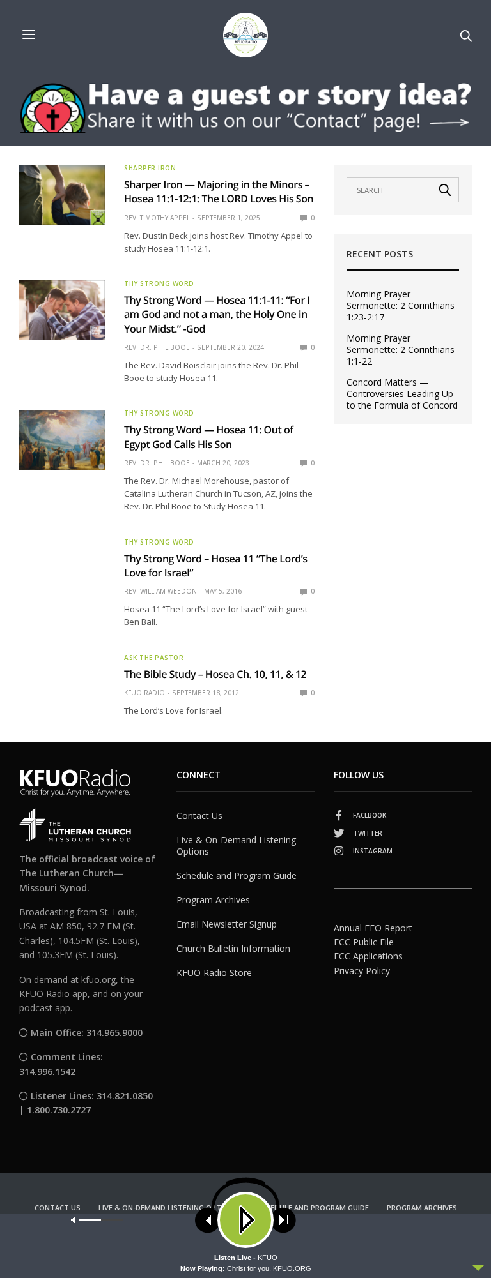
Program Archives (213, 900)
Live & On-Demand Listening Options (236, 845)
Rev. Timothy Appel (157, 217)
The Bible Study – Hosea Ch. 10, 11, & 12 (215, 674)
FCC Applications (368, 956)
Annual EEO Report (373, 928)
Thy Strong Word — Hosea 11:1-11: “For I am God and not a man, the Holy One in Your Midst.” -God (217, 314)
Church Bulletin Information (233, 948)
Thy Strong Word (159, 283)
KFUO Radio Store (214, 972)
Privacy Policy (362, 971)
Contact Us (199, 815)
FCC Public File (364, 942)
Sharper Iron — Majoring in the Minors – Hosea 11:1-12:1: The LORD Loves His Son (218, 191)
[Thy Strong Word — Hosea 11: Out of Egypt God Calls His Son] (62, 440)
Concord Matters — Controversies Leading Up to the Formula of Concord (402, 394)
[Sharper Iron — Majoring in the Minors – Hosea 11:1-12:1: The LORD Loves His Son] (62, 195)
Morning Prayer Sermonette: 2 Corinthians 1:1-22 (401, 350)
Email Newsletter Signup (226, 924)
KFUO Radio (144, 692)
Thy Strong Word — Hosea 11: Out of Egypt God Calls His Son (208, 437)
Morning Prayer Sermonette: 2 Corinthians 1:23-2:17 (401, 306)
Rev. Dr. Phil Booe (157, 347)
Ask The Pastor (153, 657)
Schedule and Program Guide (236, 875)
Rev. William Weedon (160, 591)
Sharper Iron (150, 168)
